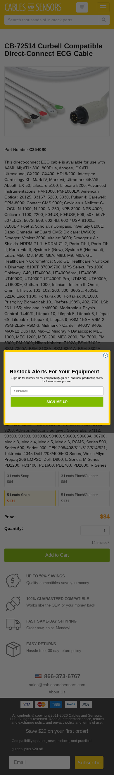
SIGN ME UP (57, 402)
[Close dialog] (105, 355)
